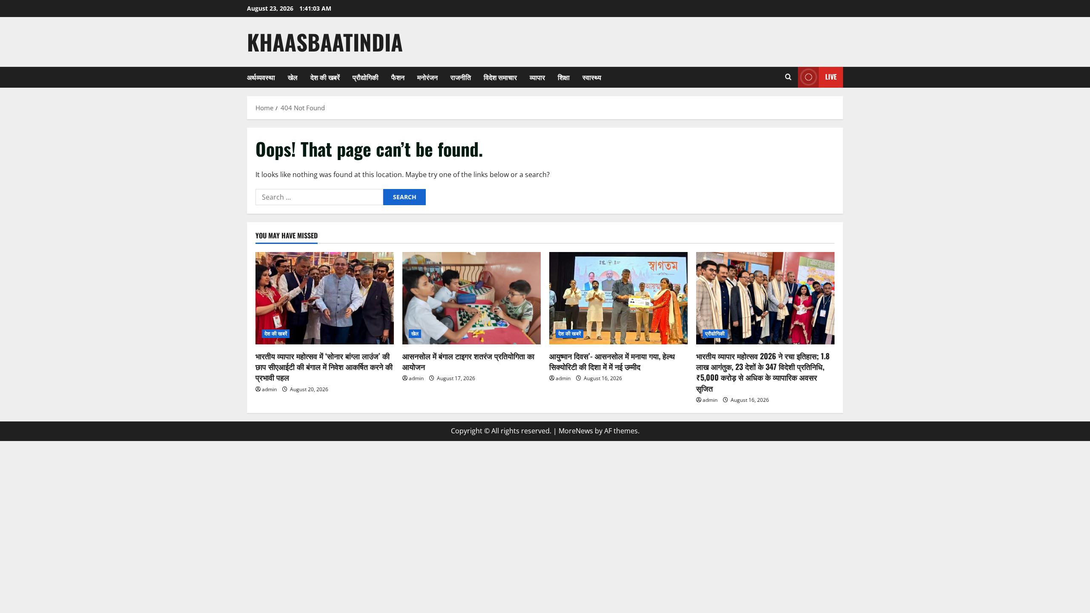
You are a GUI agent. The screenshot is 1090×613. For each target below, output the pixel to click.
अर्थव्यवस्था (261, 77)
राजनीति (460, 77)
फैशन (397, 77)
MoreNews (576, 430)
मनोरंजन (427, 77)
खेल (293, 77)
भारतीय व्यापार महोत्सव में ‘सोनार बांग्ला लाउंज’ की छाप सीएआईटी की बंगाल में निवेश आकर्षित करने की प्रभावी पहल (324, 366)
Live (831, 77)
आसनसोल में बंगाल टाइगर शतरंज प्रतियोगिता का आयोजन (468, 361)
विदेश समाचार (500, 77)
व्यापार (537, 77)
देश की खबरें (325, 77)
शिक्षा (564, 77)
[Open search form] (788, 77)
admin (269, 389)
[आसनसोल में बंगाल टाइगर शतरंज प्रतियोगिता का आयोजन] (471, 298)
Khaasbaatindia (325, 42)
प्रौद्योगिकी (366, 77)
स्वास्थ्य (591, 77)
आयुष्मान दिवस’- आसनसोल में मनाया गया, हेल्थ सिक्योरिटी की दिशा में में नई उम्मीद (612, 361)
